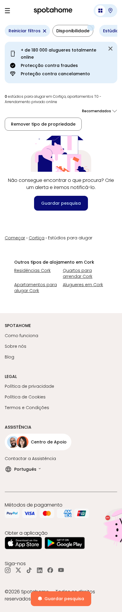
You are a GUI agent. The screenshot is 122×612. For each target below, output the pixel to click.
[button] (105, 10)
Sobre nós (15, 346)
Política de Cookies (25, 397)
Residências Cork (32, 270)
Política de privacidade (29, 386)
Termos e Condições (27, 408)
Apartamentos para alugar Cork (35, 288)
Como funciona (21, 336)
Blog (9, 357)
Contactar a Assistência (30, 459)
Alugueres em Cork (83, 285)
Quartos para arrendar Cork (77, 273)
